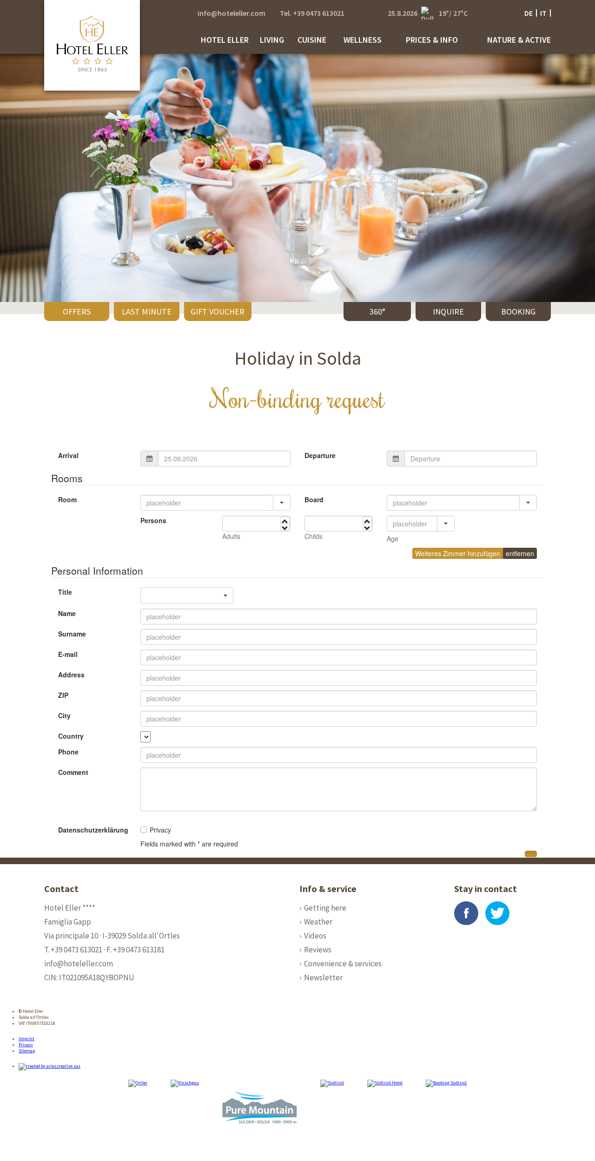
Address (71, 674)
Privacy (26, 1045)
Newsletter (323, 977)
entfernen (520, 553)
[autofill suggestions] (446, 523)
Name (67, 613)
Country (71, 736)
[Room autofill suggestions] (282, 503)
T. (73, 950)
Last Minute (147, 311)
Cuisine (312, 39)
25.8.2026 (402, 13)
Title (65, 592)
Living (272, 39)
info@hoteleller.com (231, 13)
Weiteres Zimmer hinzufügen (457, 553)
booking (518, 311)
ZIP (63, 695)
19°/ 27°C (453, 13)
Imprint (26, 1039)
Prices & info (432, 39)
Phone (68, 751)
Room (67, 499)
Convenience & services (343, 963)
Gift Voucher (218, 311)
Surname (72, 633)
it (543, 13)
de (528, 13)
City (64, 715)
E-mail (68, 654)
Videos (315, 936)
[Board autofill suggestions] (528, 503)
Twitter (497, 913)
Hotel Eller (225, 39)
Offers (77, 311)
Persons (153, 520)
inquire (448, 311)
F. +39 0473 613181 (135, 950)
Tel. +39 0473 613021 (312, 13)
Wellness (363, 39)
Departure (320, 455)
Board (314, 499)
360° (377, 311)
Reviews (317, 950)
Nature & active (519, 39)
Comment (73, 772)
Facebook (466, 913)
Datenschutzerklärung (93, 829)
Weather (318, 922)
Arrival (68, 455)
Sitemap (27, 1051)
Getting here (325, 908)
